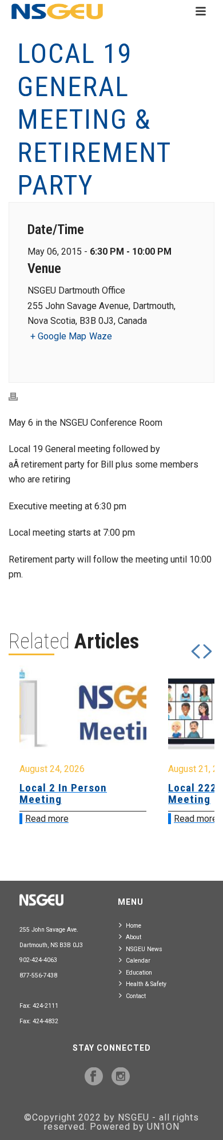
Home (133, 925)
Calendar (138, 960)
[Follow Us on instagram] (121, 1077)
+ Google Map (58, 336)
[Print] (19, 396)
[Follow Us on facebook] (94, 1077)
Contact (136, 996)
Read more (47, 818)
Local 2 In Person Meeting (63, 793)
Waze (100, 336)
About (133, 937)
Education (139, 972)
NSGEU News (144, 949)
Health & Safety (146, 984)
